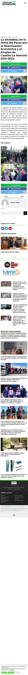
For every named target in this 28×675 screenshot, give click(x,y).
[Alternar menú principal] (25, 3)
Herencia (17, 498)
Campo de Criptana (5, 500)
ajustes (12, 670)
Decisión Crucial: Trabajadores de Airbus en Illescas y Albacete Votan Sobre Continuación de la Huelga (14, 380)
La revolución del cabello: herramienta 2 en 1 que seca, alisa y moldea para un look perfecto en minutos (14, 476)
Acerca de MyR (16, 489)
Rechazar (11, 672)
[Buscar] (25, 213)
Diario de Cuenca (18, 495)
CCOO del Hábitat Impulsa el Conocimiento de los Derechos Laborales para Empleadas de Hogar (14, 358)
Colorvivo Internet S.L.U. (14, 506)
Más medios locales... (19, 500)
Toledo (9, 37)
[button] (14, 515)
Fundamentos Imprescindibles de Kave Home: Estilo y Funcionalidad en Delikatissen (12, 454)
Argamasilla (3, 498)
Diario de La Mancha (19, 497)
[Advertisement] (14, 21)
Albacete (3, 495)
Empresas (3, 37)
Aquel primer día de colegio (10, 252)
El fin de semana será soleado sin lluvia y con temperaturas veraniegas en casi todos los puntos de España (20, 285)
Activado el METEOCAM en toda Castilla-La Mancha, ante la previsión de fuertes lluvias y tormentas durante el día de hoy (20, 308)
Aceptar (4, 672)
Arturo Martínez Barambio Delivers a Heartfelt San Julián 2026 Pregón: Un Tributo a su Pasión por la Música (12, 401)
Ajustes (17, 672)
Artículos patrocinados (8, 487)
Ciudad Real (3, 501)
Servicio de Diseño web (19, 487)
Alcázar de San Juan (5, 497)
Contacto (10, 489)
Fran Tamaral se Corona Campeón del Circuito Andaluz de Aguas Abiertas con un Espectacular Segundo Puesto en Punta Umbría (14, 423)
